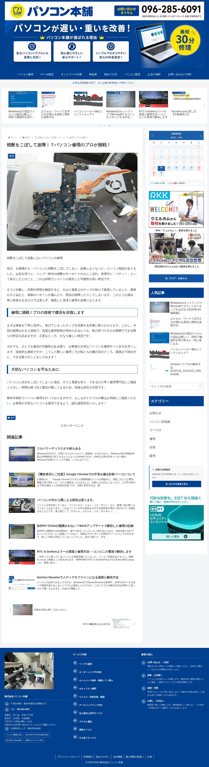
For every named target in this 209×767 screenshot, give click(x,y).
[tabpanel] (23, 105)
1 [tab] (99, 125)
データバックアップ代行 (91, 705)
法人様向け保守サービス (91, 713)
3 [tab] (109, 125)
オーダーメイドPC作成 (90, 672)
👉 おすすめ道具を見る (177, 484)
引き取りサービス (87, 738)
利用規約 (88, 756)
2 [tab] (104, 125)
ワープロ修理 (85, 664)
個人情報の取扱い (135, 756)
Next (204, 106)
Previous (4, 106)
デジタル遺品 (85, 721)
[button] (200, 386)
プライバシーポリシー (68, 756)
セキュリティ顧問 (87, 688)
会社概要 (117, 756)
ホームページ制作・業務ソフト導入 (96, 680)
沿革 (149, 756)
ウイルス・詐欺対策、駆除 (92, 697)
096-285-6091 (23, 709)
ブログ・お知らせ (178, 278)
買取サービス (85, 729)
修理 (13, 418)
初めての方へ (103, 756)
